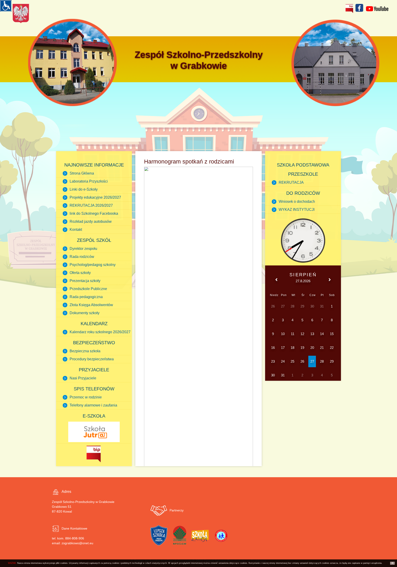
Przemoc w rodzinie (86, 397)
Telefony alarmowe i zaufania (93, 405)
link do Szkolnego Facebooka (94, 213)
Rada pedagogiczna (86, 297)
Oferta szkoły (80, 273)
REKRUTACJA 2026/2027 (91, 205)
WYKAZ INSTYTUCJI (297, 210)
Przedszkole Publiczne (88, 289)
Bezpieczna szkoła (85, 351)
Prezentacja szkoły (85, 281)
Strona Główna (82, 173)
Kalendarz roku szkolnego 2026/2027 (100, 332)
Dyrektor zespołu (83, 249)
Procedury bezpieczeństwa (92, 359)
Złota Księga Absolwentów (91, 305)
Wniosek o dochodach (297, 201)
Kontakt (76, 229)
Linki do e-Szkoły (84, 189)
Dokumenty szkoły (84, 313)
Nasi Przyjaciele (83, 378)
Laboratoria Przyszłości (89, 181)
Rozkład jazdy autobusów (91, 221)
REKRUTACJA (291, 182)
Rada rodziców (82, 257)
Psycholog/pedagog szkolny (93, 265)
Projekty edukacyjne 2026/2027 (95, 197)
